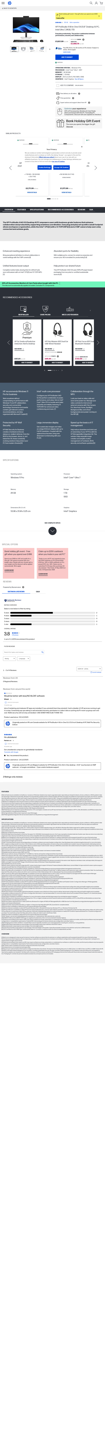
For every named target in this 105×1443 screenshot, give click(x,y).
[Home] (9, 3)
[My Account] (96, 3)
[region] (53, 158)
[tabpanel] (52, 346)
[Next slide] (50, 49)
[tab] (23, 311)
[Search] (91, 3)
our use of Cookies (58, 161)
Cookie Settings (45, 167)
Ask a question (74, 22)
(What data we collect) (46, 157)
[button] (78, 16)
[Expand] (28, 29)
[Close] (82, 146)
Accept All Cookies (61, 167)
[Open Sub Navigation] (3, 3)
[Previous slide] (9, 342)
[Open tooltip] (83, 39)
